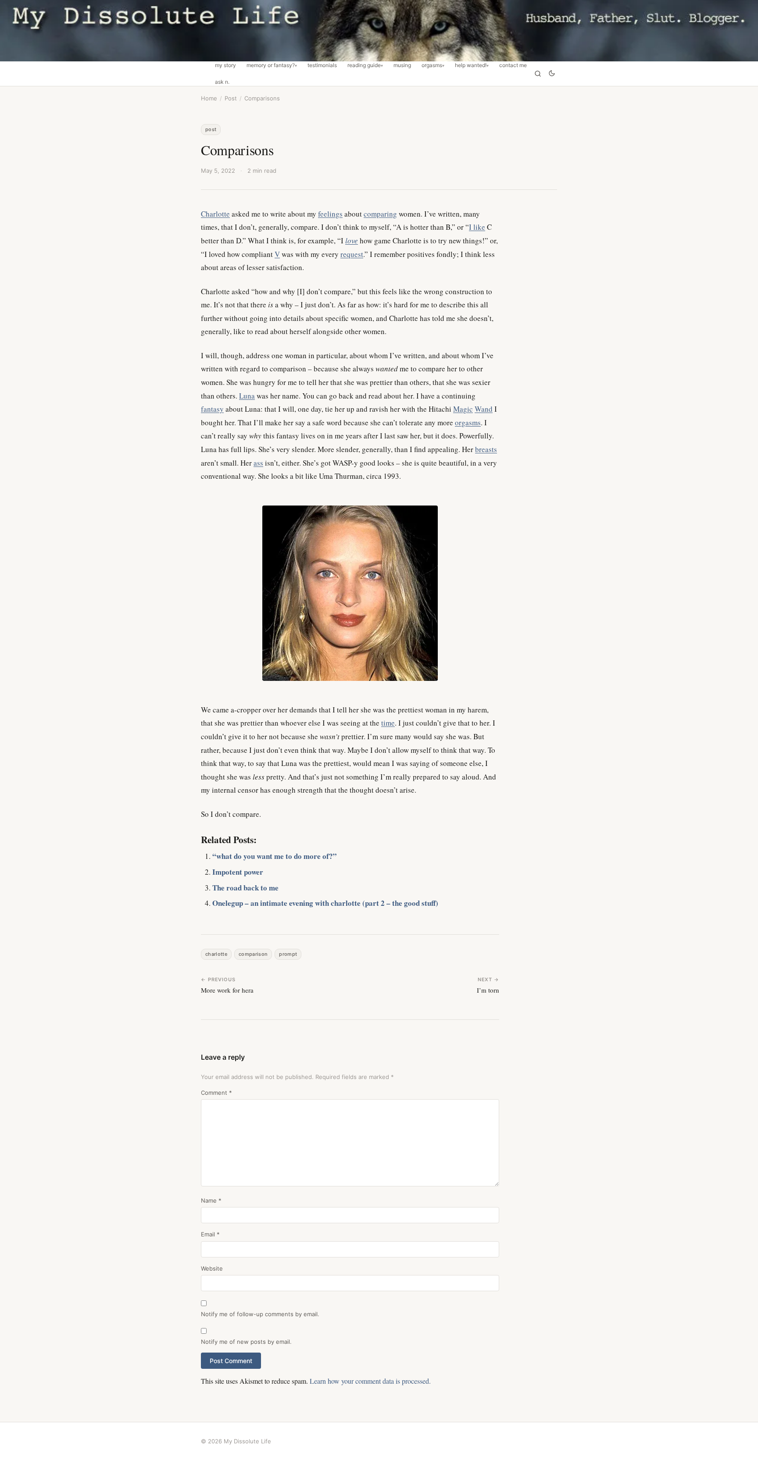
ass (258, 463)
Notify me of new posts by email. (246, 1341)
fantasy (212, 409)
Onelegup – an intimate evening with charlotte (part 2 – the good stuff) (325, 902)
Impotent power (237, 871)
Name (211, 1200)
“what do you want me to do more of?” (274, 856)
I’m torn (488, 990)
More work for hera (227, 990)
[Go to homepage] (379, 30)
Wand (484, 409)
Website (212, 1268)
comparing (380, 214)
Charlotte (215, 214)
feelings (330, 214)
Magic (463, 409)
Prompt (288, 954)
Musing (402, 65)
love (351, 240)
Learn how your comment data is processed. (370, 1380)
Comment (216, 1092)
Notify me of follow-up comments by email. (260, 1314)
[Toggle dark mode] (552, 74)
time (388, 723)
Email (210, 1234)
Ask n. (222, 82)
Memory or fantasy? (271, 65)
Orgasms (432, 65)
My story (225, 65)
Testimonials (322, 65)
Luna (247, 396)
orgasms (468, 422)
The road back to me (245, 887)
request (351, 254)
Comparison (253, 954)
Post (231, 98)
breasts (486, 449)
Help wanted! (470, 65)
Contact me (513, 65)
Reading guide (364, 65)
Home (209, 98)
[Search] (538, 73)
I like (477, 227)
